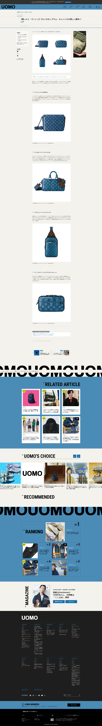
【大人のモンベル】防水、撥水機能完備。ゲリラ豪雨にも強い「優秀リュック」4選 (31, 410)
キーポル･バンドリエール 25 (22, 37)
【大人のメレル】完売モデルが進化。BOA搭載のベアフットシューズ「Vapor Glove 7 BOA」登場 (44, 552)
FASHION (65, 6)
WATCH (83, 6)
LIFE (76, 7)
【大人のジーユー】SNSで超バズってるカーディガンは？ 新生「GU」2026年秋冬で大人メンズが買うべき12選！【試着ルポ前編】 (47, 487)
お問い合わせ (36, 718)
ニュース (20, 15)
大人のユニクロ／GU (72, 565)
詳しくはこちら (68, 2)
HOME (3, 371)
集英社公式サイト (24, 718)
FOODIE (83, 7)
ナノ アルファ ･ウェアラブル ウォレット (22, 43)
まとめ (24, 408)
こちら (72, 720)
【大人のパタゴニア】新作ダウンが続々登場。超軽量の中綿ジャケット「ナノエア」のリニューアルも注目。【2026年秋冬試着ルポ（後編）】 (71, 439)
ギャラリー (69, 530)
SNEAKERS (78, 6)
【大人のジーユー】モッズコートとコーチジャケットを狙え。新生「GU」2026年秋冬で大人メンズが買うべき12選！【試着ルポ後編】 (74, 569)
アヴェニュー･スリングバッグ (22, 40)
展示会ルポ (65, 435)
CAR (70, 7)
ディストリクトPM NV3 (22, 34)
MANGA (90, 6)
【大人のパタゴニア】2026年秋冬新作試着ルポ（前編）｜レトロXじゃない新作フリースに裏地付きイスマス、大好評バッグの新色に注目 (74, 552)
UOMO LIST (72, 6)
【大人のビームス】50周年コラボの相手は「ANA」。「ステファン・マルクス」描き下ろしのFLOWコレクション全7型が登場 (51, 411)
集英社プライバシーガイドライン (26, 719)
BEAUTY (64, 7)
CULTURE (90, 7)
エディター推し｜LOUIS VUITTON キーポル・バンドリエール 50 (44, 333)
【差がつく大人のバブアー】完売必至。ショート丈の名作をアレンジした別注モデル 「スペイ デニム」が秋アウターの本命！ (51, 438)
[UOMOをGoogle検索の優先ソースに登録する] (20, 59)
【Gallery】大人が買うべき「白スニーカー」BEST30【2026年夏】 (72, 533)
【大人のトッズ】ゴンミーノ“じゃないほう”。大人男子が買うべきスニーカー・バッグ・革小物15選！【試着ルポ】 (69, 487)
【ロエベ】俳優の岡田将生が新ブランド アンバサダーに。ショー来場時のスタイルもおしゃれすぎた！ (71, 411)
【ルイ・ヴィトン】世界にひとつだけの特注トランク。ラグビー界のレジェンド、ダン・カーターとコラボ (50, 76)
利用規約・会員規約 (37, 719)
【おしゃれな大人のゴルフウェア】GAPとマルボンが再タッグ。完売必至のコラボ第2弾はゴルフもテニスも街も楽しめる (31, 438)
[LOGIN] (96, 6)
